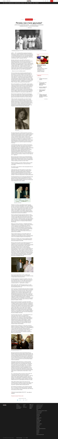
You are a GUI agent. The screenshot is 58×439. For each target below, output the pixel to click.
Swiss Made (37, 426)
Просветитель (38, 415)
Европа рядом (38, 421)
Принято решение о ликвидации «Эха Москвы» (42, 91)
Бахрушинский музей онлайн (40, 434)
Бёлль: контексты (29, 19)
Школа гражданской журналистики (40, 428)
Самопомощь (38, 414)
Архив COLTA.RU (18, 408)
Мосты (37, 409)
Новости (17, 404)
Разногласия (38, 427)
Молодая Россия (38, 408)
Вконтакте (32, 404)
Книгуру (37, 433)
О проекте (24, 404)
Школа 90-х (37, 432)
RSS (31, 408)
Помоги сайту (52, 1)
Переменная (38, 422)
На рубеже (37, 416)
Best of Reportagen (38, 420)
